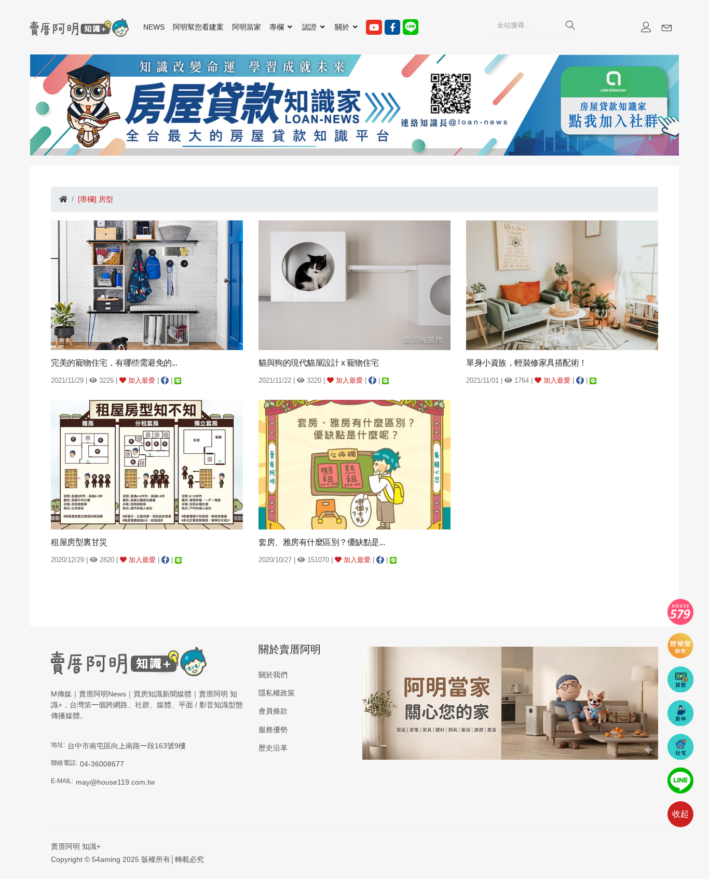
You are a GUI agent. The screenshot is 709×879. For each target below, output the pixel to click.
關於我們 (273, 675)
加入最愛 (140, 380)
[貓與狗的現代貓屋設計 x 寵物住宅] (354, 285)
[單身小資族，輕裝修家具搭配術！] (562, 285)
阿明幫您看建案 (198, 27)
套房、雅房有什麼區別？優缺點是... (321, 542)
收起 (680, 814)
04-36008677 (102, 764)
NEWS (154, 27)
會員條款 (273, 711)
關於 (343, 27)
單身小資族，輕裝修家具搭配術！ (526, 362)
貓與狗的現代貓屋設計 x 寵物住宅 (318, 362)
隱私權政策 (276, 693)
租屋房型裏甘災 (79, 542)
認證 (310, 27)
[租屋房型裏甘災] (147, 464)
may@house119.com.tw (115, 782)
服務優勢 (273, 729)
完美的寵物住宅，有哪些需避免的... (114, 362)
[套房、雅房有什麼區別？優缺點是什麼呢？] (354, 464)
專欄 (277, 27)
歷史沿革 (273, 748)
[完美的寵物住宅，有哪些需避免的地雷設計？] (147, 285)
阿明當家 (246, 27)
